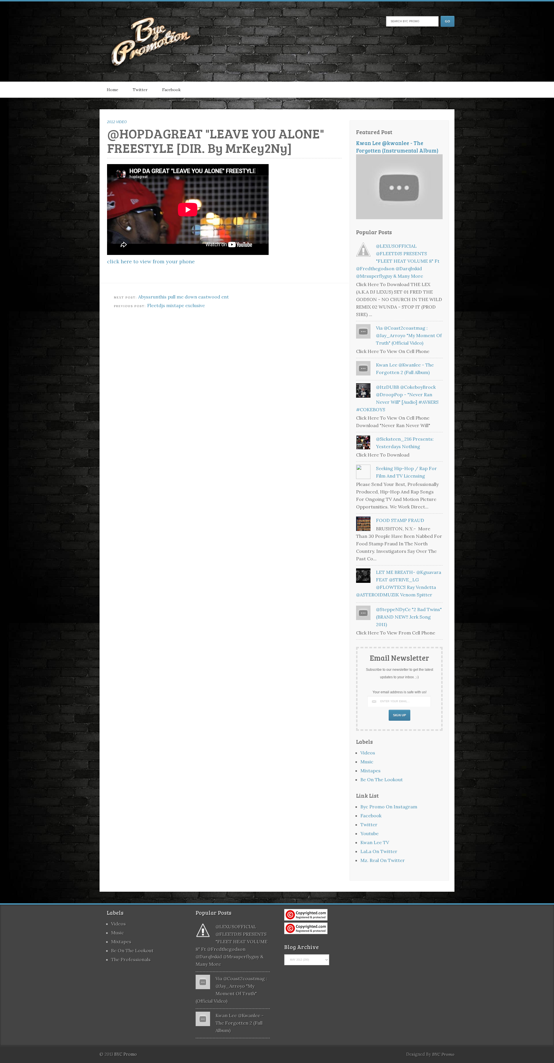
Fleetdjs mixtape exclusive (176, 305)
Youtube (369, 833)
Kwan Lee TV (374, 842)
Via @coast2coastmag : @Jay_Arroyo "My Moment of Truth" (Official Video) (409, 335)
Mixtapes (370, 770)
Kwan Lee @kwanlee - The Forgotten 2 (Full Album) (240, 1023)
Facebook (171, 89)
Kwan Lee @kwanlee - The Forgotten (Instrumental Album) (397, 146)
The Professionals (131, 959)
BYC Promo (443, 1054)
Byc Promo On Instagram (388, 807)
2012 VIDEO (117, 122)
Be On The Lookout (381, 779)
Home (112, 89)
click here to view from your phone (151, 261)
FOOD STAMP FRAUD (400, 520)
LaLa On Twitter (378, 851)
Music (366, 762)
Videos (367, 753)
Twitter (140, 89)
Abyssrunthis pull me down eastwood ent (183, 297)
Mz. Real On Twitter (382, 860)
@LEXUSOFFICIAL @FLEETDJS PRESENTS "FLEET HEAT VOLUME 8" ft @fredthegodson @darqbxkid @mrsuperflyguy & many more (397, 261)
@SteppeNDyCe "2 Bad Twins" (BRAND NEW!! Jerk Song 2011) (409, 616)
